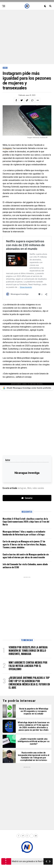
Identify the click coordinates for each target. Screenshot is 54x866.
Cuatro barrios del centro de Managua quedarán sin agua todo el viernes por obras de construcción (26, 556)
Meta (29, 488)
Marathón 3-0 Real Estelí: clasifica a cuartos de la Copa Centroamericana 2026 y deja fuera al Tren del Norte (26, 521)
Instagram (7, 148)
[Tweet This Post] (21, 100)
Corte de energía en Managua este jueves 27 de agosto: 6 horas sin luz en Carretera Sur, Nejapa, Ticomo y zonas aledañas (24, 544)
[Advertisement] (27, 37)
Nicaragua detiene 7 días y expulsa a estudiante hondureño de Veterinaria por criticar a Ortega (24, 533)
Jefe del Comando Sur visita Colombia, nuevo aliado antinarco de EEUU (25, 566)
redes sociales (38, 488)
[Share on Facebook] (16, 100)
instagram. (22, 488)
